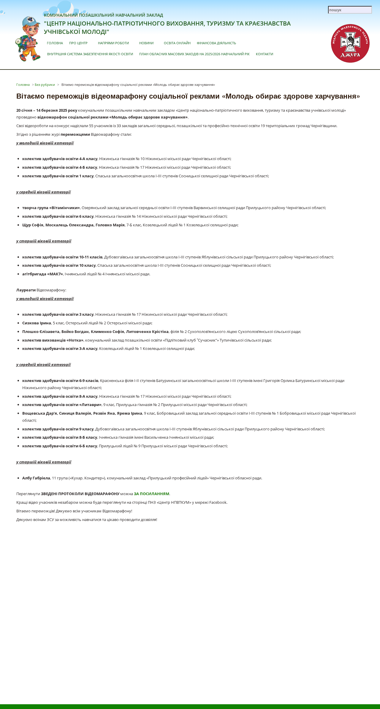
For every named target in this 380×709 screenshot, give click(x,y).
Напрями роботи (113, 43)
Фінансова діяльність (216, 43)
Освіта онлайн (177, 43)
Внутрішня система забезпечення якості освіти (90, 54)
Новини (146, 43)
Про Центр (78, 43)
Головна (55, 43)
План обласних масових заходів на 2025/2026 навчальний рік (194, 54)
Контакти (264, 54)
